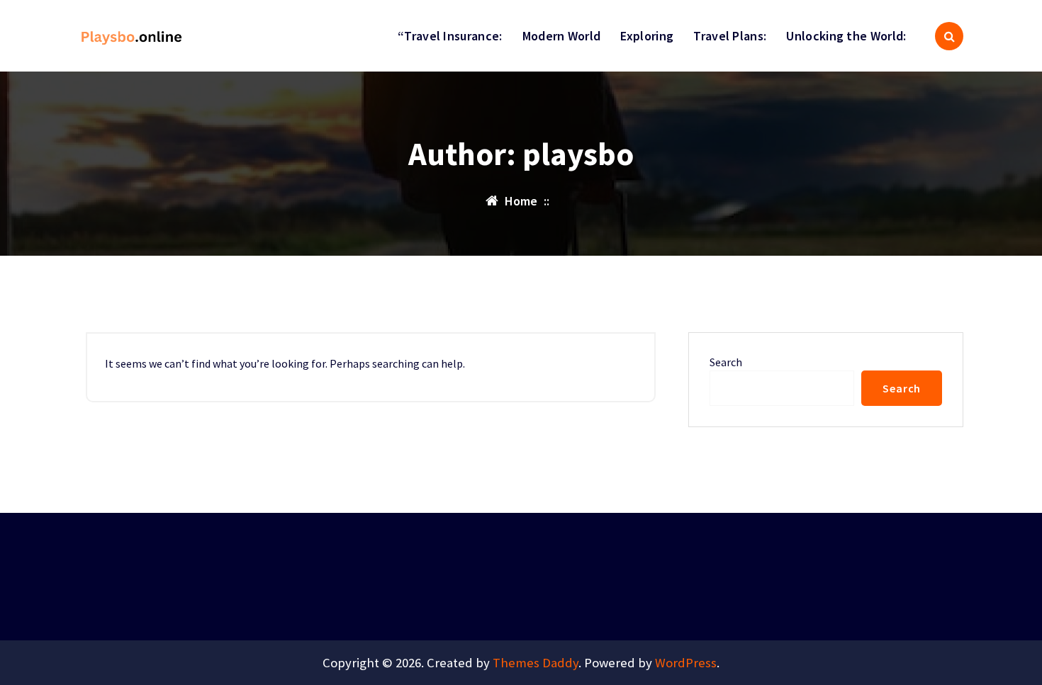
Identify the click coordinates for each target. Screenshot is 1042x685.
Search (726, 362)
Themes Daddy (535, 663)
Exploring (646, 36)
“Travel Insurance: (450, 36)
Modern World (561, 36)
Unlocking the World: (846, 36)
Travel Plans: (729, 36)
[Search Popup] (949, 36)
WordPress (686, 663)
